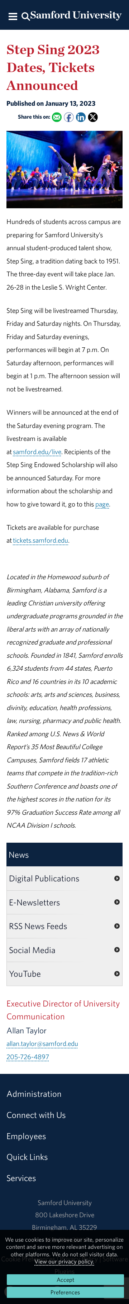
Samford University (65, 1202)
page (102, 504)
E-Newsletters (34, 902)
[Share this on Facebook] (68, 117)
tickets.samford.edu (40, 540)
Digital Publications (44, 878)
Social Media (32, 949)
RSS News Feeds (38, 925)
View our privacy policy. (64, 1261)
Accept (65, 1279)
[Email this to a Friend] (57, 117)
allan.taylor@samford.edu (42, 1043)
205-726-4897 (27, 1056)
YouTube (25, 973)
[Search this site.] (25, 16)
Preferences (65, 1292)
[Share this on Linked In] (81, 117)
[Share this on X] (93, 117)
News (19, 854)
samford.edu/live (37, 451)
